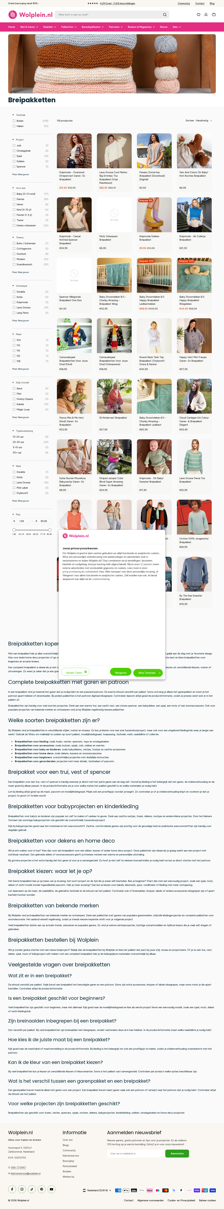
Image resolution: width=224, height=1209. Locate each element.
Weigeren (120, 672)
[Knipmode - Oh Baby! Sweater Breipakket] (154, 456)
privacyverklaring (71, 571)
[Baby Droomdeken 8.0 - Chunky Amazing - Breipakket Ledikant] (154, 396)
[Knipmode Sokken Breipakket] (154, 214)
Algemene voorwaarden (150, 1200)
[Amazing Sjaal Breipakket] (114, 517)
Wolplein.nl (23, 1200)
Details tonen (74, 672)
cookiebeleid (91, 571)
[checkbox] (31, 121)
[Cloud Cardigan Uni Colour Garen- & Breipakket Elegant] (194, 396)
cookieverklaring (101, 579)
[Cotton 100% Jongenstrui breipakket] (194, 517)
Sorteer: (197, 120)
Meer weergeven (20, 174)
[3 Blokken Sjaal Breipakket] (154, 517)
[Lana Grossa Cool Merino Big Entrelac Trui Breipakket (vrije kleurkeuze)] (114, 150)
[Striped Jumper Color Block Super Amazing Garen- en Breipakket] (114, 456)
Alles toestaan (146, 672)
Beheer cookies (207, 1200)
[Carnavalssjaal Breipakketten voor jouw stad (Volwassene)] (114, 335)
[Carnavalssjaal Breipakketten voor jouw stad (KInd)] (74, 335)
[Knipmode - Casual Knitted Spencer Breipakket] (74, 214)
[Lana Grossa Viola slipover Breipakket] (74, 517)
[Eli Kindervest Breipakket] (114, 396)
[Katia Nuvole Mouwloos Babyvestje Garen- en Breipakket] (74, 456)
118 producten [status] (65, 120)
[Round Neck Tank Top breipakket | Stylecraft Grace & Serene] (154, 335)
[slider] (14, 530)
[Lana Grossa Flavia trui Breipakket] (194, 456)
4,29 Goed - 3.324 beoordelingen (117, 3)
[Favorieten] (198, 14)
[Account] (206, 15)
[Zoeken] (165, 15)
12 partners (146, 564)
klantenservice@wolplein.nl (26, 1173)
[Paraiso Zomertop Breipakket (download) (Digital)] (154, 150)
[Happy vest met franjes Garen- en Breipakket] (194, 335)
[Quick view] (88, 165)
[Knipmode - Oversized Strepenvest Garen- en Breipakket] (74, 150)
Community (184, 3)
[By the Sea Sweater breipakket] (194, 574)
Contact (199, 3)
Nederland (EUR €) (97, 1190)
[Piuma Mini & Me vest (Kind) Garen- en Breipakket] (74, 396)
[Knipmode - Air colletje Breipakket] (194, 214)
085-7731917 (18, 1167)
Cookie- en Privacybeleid (181, 1200)
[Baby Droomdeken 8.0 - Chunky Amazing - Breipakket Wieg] (114, 275)
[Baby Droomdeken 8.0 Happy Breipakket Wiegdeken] (194, 275)
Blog (212, 3)
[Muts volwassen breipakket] (114, 214)
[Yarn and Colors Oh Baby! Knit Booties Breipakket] (194, 150)
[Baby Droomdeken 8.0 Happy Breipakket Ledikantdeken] (154, 275)
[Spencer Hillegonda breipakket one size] (74, 275)
